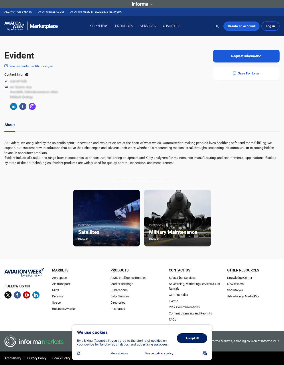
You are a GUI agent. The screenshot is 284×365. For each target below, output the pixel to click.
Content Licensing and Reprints (190, 313)
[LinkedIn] (13, 106)
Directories (117, 302)
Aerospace (59, 277)
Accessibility (12, 358)
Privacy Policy (36, 358)
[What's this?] (26, 74)
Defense (57, 296)
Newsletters (235, 284)
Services (148, 26)
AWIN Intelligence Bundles (128, 277)
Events (173, 301)
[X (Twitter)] (8, 295)
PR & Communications (184, 307)
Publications (119, 290)
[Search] (217, 26)
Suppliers (99, 26)
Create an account (241, 26)
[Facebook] (22, 106)
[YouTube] (26, 295)
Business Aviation (64, 308)
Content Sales (178, 295)
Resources (117, 308)
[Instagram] (32, 106)
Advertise (171, 26)
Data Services (119, 296)
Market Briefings (121, 284)
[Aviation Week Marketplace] (31, 26)
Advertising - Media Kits (243, 296)
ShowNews (235, 290)
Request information (246, 56)
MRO (55, 290)
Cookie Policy (61, 358)
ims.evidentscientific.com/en (31, 66)
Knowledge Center (239, 277)
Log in (270, 26)
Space (56, 302)
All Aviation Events (18, 11)
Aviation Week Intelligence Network (96, 11)
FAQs (172, 319)
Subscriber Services (182, 277)
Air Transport (61, 284)
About (9, 125)
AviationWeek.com (51, 11)
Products (124, 26)
